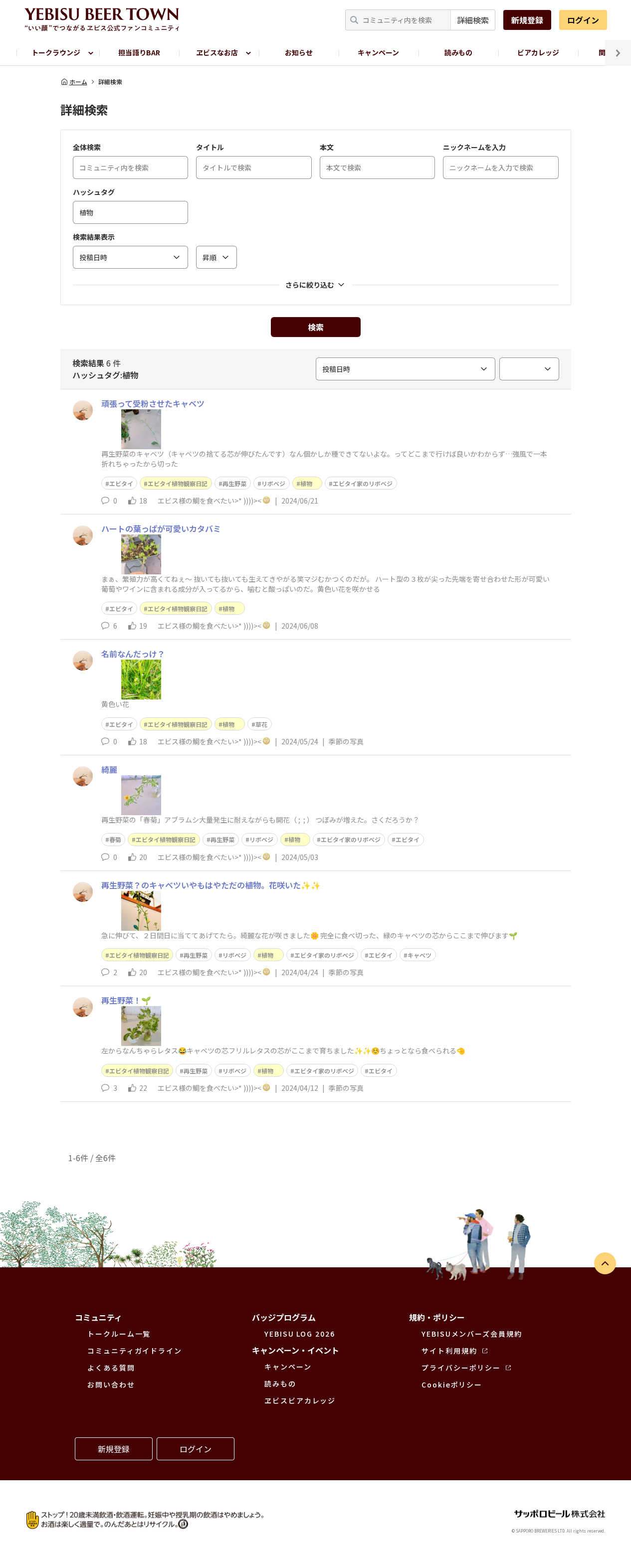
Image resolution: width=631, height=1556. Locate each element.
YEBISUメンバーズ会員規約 (471, 1334)
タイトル (210, 147)
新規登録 (527, 20)
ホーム (78, 82)
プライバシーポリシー (461, 1368)
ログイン (583, 20)
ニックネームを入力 (474, 147)
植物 (309, 483)
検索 (316, 327)
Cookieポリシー (451, 1384)
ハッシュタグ (94, 192)
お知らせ (299, 52)
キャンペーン (378, 52)
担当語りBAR (139, 52)
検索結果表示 (94, 237)
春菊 (115, 839)
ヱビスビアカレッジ (300, 1400)
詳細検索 (473, 20)
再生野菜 (234, 483)
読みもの (458, 52)
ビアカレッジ (538, 52)
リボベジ (273, 483)
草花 (261, 724)
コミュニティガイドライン (134, 1351)
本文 (327, 147)
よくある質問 (111, 1368)
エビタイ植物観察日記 (178, 483)
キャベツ (419, 955)
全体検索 (87, 147)
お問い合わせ (111, 1384)
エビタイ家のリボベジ (363, 483)
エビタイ (121, 483)
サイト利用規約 (449, 1351)
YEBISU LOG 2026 (299, 1334)
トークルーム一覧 (119, 1334)
